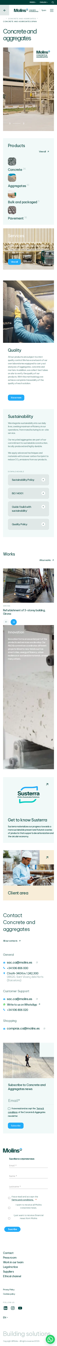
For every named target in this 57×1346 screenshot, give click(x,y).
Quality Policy (19, 524)
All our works (45, 560)
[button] (50, 1339)
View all (42, 152)
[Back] (4, 10)
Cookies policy (9, 1294)
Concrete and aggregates (22, 19)
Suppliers (8, 1271)
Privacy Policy (8, 1289)
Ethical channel (12, 1276)
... (4, 19)
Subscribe (16, 1125)
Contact (8, 1253)
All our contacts (10, 941)
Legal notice (10, 1267)
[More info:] (5, 1309)
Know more (16, 397)
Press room (9, 1257)
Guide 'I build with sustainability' (21, 508)
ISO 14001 (17, 493)
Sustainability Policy (23, 479)
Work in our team (13, 1262)
